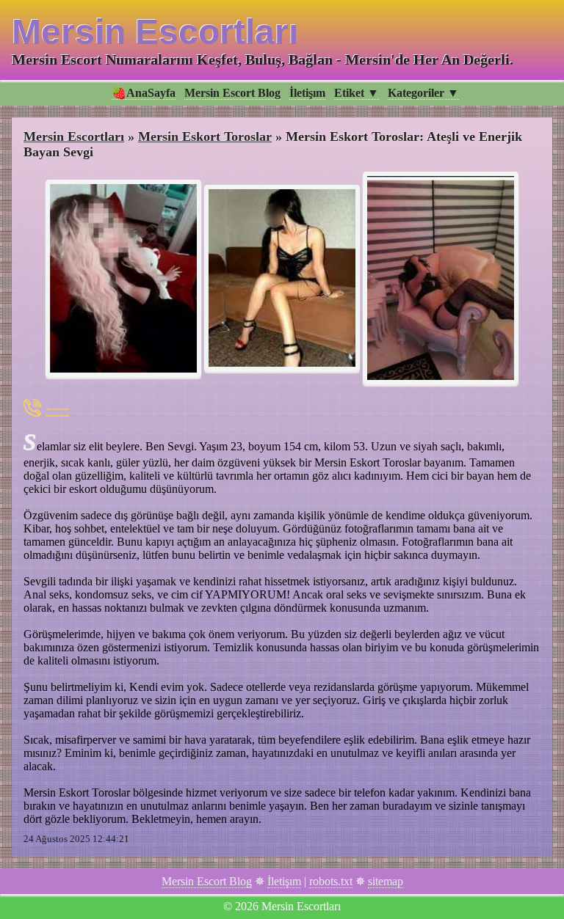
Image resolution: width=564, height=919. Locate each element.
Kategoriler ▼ (423, 93)
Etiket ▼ (356, 93)
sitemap (385, 881)
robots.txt (330, 881)
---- (57, 407)
